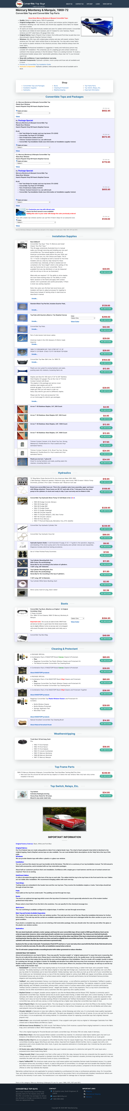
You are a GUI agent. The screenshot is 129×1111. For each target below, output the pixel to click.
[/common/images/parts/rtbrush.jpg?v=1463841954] (22, 723)
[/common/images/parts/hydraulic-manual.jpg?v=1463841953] (22, 546)
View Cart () (107, 4)
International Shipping (93, 1094)
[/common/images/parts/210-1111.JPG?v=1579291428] (22, 501)
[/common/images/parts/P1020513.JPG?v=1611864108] (22, 794)
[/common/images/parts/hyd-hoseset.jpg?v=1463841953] (22, 537)
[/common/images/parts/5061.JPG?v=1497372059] (22, 427)
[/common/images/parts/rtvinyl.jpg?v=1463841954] (22, 693)
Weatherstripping (59, 90)
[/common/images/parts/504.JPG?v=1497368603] (22, 409)
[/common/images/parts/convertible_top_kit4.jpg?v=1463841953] (22, 701)
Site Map (89, 4)
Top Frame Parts (90, 86)
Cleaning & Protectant (61, 88)
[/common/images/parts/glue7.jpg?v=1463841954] (22, 444)
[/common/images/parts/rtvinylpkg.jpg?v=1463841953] (22, 679)
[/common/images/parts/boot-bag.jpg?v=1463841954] (22, 638)
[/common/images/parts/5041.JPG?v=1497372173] (22, 435)
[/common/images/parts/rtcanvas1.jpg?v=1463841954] (22, 671)
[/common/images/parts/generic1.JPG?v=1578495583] (22, 245)
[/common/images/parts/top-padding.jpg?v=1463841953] (22, 306)
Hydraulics (26, 90)
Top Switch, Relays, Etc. (93, 88)
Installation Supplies (30, 88)
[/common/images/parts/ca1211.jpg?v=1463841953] (22, 338)
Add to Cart (107, 272)
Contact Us (79, 4)
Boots (56, 86)
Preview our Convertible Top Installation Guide (35, 64)
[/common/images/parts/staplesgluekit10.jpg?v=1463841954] (22, 380)
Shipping (89, 1091)
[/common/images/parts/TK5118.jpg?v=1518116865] (22, 742)
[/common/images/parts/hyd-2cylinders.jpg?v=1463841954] (22, 528)
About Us (69, 4)
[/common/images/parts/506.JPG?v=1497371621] (22, 418)
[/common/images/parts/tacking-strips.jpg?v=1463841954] (22, 352)
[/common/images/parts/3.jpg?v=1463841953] (22, 584)
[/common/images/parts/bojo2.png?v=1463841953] (22, 371)
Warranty (89, 1097)
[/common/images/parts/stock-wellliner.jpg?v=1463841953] (22, 362)
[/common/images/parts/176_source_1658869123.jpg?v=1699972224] (22, 490)
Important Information (92, 90)
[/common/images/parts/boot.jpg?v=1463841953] (22, 612)
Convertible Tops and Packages (33, 86)
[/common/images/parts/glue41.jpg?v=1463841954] (22, 453)
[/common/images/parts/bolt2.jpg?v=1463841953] (22, 563)
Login (98, 4)
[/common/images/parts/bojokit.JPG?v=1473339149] (22, 462)
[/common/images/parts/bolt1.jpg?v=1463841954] (22, 572)
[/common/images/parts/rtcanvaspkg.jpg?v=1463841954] (22, 657)
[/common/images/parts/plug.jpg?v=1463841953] (22, 593)
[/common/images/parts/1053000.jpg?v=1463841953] (22, 554)
